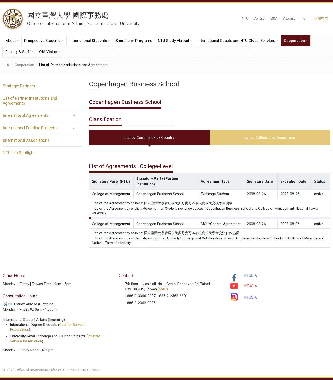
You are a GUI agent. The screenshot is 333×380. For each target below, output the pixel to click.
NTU (245, 18)
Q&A (274, 18)
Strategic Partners (19, 86)
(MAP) (163, 289)
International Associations (26, 140)
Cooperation (24, 65)
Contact (259, 18)
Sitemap (289, 18)
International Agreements (25, 115)
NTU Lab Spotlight (19, 152)
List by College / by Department (270, 137)
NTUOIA (250, 275)
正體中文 (322, 18)
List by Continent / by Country (149, 137)
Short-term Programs (134, 40)
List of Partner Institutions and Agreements (30, 101)
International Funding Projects (30, 127)
